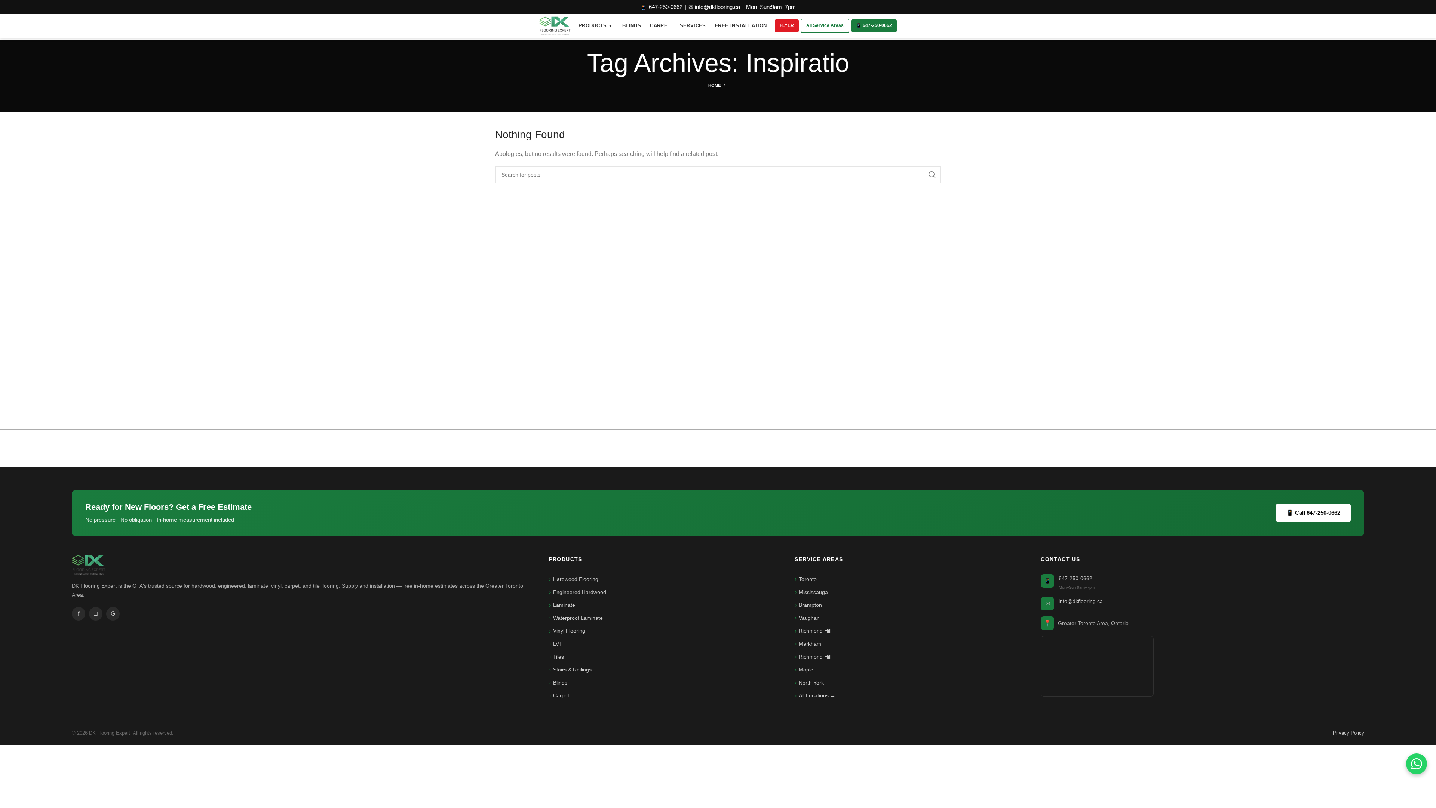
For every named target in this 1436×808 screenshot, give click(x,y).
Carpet (561, 695)
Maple (806, 670)
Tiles (558, 657)
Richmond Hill (815, 631)
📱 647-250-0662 (661, 7)
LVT (557, 644)
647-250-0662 (1075, 578)
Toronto (808, 579)
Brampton (810, 605)
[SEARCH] (932, 174)
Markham (810, 644)
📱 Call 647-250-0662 (1313, 512)
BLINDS (631, 25)
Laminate (564, 605)
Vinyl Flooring (569, 631)
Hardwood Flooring (575, 579)
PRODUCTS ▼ (596, 25)
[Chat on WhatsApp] (1416, 763)
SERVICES (693, 25)
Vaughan (809, 618)
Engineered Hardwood (579, 592)
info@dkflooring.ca (1081, 601)
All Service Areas (825, 25)
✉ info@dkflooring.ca (714, 7)
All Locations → (817, 695)
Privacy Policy (1348, 733)
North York (811, 683)
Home (714, 85)
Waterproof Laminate (578, 618)
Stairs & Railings (572, 670)
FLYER (787, 25)
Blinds (560, 683)
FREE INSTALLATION (741, 25)
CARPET (660, 25)
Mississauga (813, 592)
